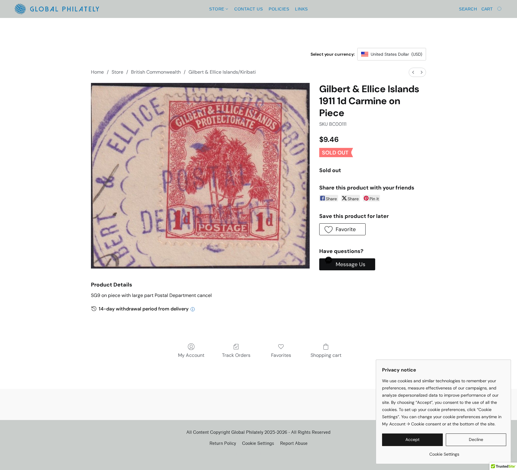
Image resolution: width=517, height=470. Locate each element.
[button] (56, 9)
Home (97, 72)
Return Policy (222, 443)
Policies (279, 9)
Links (301, 9)
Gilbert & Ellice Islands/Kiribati (222, 72)
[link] (444, 452)
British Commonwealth (156, 72)
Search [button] (468, 9)
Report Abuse (294, 443)
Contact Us (248, 9)
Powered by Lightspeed (259, 454)
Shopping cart (326, 355)
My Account (191, 355)
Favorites (281, 355)
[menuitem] (413, 72)
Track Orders (236, 355)
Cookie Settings (258, 443)
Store (217, 9)
